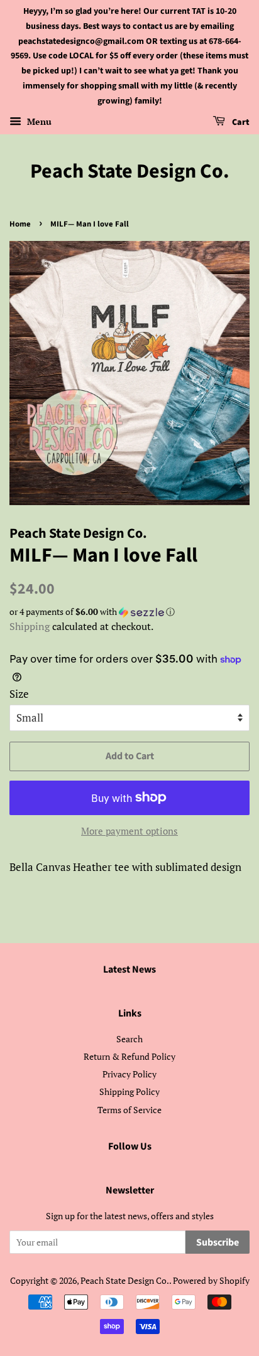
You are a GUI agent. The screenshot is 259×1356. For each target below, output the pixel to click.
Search (129, 1039)
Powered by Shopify (211, 1280)
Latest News (129, 969)
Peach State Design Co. (129, 171)
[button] (129, 612)
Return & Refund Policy (129, 1056)
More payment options (129, 831)
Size (19, 693)
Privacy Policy (129, 1074)
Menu (38, 121)
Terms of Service (129, 1110)
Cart (240, 122)
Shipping (29, 626)
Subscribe (217, 1242)
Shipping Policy (129, 1091)
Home (20, 224)
